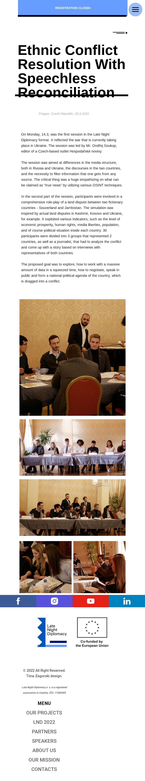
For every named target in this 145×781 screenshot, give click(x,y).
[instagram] (54, 601)
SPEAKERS (44, 741)
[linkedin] (127, 601)
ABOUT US (44, 750)
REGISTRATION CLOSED (72, 8)
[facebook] (18, 601)
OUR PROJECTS (44, 713)
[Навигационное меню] (135, 9)
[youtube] (90, 601)
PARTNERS (44, 732)
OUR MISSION (44, 760)
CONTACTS (44, 769)
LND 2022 (44, 722)
